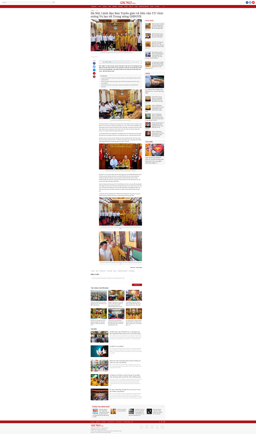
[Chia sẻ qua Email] (94, 73)
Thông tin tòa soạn (110, 420)
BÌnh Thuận (152, 426)
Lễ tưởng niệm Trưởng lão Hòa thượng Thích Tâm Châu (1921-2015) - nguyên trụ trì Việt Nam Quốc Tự (134, 323)
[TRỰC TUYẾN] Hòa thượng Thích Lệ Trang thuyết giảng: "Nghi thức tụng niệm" (158, 134)
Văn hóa (105, 6)
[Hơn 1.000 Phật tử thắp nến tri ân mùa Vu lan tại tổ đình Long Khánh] (99, 394)
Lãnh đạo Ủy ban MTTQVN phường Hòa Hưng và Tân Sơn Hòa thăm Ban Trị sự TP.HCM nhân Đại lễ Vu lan (116, 323)
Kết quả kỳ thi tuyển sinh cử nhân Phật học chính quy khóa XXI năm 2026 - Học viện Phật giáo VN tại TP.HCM (154, 55)
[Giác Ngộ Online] (113, 424)
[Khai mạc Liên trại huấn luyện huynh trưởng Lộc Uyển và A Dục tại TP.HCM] (99, 365)
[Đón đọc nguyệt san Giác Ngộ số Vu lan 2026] (131, 411)
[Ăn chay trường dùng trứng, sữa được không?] (113, 411)
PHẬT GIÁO (147, 424)
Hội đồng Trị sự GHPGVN (122, 270)
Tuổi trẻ (131, 6)
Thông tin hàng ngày (101, 406)
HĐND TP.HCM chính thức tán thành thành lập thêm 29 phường (157, 35)
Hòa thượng (109, 270)
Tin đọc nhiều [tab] (149, 20)
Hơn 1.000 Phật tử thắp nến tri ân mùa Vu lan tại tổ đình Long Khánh (125, 390)
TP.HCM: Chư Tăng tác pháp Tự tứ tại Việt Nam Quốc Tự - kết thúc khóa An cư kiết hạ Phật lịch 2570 (154, 45)
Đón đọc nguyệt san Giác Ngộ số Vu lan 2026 (140, 411)
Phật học (120, 6)
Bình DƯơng (162, 426)
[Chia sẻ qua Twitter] (94, 66)
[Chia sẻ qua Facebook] (94, 63)
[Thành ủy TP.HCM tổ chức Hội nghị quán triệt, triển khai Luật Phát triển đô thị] (99, 295)
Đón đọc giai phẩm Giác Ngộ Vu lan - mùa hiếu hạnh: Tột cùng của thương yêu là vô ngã (155, 412)
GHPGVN (93, 270)
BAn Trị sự (141, 424)
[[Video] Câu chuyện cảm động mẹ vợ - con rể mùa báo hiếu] (154, 82)
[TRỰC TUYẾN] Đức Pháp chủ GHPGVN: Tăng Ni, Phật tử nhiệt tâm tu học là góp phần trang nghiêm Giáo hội (154, 117)
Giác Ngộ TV (103, 420)
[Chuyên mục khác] (163, 6)
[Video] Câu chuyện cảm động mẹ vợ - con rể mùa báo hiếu (154, 91)
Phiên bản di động (126, 420)
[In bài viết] (94, 76)
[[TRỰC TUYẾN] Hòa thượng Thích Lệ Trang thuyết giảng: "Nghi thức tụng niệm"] (148, 133)
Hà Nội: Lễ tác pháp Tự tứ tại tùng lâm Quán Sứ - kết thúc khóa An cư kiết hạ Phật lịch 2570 (98, 323)
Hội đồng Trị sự (102, 270)
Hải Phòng (146, 426)
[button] (161, 411)
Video (109, 6)
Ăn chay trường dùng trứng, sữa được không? (121, 411)
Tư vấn (125, 6)
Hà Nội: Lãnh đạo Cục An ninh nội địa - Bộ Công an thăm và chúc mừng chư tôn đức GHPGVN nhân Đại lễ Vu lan (115, 304)
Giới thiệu (157, 426)
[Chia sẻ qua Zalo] (94, 70)
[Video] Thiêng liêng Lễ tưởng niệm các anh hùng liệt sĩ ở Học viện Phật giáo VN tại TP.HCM (154, 126)
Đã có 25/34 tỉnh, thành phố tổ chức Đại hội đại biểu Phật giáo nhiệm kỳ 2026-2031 (154, 159)
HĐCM (97, 270)
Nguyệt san (98, 420)
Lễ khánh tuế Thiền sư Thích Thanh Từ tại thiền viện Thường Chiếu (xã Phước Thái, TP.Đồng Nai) (125, 376)
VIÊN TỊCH (152, 424)
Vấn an (114, 270)
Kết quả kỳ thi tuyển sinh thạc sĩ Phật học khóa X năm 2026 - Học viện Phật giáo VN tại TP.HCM (100, 412)
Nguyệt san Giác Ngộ (144, 6)
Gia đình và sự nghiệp (116, 346)
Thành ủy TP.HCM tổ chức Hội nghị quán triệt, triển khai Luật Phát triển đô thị (98, 303)
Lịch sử (151, 6)
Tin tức (96, 10)
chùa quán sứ (131, 270)
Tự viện (136, 6)
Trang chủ (93, 6)
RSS (132, 420)
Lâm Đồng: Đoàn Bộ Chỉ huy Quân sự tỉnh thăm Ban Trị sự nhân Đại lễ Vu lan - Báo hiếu (133, 303)
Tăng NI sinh (162, 424)
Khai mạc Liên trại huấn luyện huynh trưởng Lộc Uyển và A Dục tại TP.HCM (125, 361)
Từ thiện (157, 6)
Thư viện (149, 142)
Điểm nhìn (114, 6)
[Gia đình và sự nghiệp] (99, 351)
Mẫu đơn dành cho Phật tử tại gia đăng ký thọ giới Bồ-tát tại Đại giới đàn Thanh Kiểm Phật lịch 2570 (154, 27)
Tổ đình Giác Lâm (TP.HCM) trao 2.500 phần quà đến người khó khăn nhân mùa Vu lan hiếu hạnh (125, 333)
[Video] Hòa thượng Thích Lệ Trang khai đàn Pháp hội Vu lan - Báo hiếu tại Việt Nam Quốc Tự (154, 99)
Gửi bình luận (137, 284)
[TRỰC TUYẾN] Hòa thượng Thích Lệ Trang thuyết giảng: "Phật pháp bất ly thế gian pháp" (154, 108)
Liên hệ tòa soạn (119, 420)
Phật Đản (141, 426)
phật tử (157, 424)
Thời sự (99, 6)
